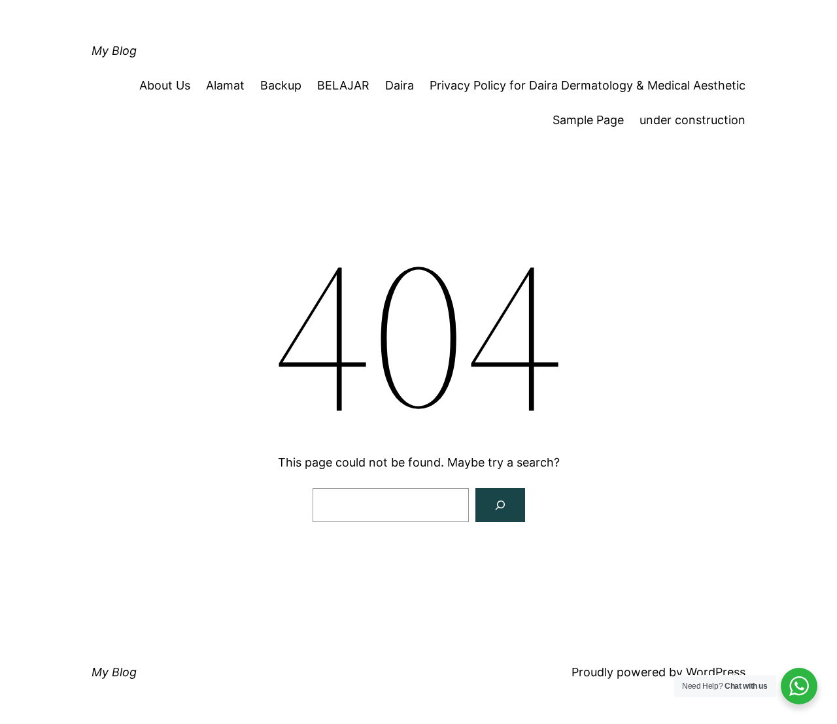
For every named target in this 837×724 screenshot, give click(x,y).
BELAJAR (343, 85)
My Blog (114, 51)
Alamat (225, 85)
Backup (280, 85)
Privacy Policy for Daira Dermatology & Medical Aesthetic (587, 85)
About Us (164, 85)
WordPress (715, 672)
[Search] (500, 505)
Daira (399, 85)
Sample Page (588, 120)
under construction (692, 120)
